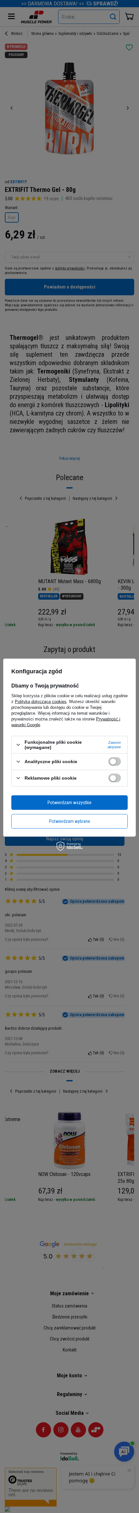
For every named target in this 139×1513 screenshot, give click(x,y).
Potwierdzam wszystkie (69, 802)
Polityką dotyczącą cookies (41, 701)
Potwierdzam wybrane (69, 821)
